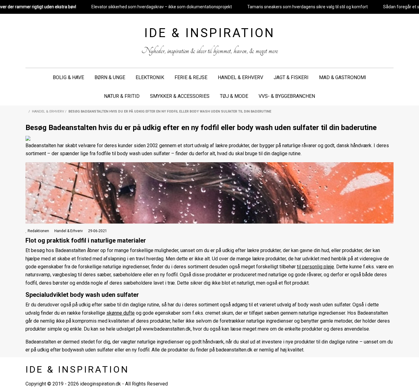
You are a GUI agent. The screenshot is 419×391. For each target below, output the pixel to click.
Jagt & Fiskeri (291, 77)
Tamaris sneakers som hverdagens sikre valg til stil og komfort (307, 6)
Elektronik (150, 77)
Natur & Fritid (122, 96)
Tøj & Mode (234, 96)
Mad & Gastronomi (342, 77)
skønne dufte (120, 313)
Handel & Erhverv (240, 77)
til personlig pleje (315, 267)
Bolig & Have (68, 77)
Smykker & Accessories (180, 96)
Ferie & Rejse (191, 77)
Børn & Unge (109, 77)
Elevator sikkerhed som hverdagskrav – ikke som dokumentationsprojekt (161, 6)
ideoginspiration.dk (100, 384)
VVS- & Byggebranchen (287, 96)
